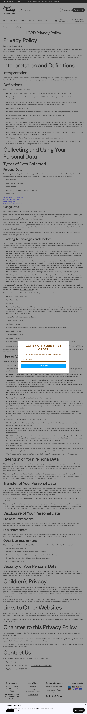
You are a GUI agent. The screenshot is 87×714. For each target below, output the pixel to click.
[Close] (85, 704)
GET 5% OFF (43, 366)
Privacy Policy (49, 708)
